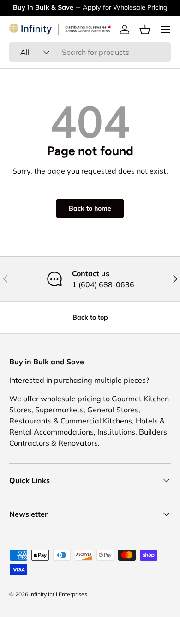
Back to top (90, 317)
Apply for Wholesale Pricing (125, 7)
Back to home (90, 208)
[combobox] (90, 52)
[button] (145, 29)
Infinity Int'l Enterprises (58, 594)
